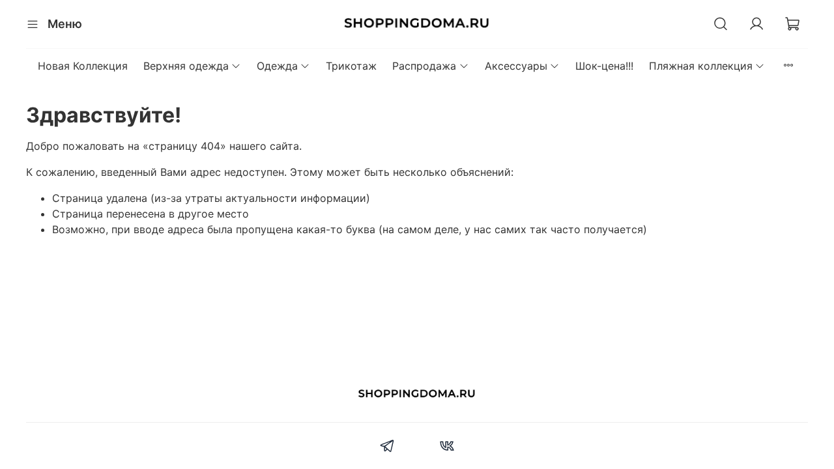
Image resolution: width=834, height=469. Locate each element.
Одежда (277, 65)
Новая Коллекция (83, 65)
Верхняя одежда (186, 65)
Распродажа (424, 65)
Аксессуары (516, 65)
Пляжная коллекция (701, 65)
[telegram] (387, 447)
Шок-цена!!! (604, 65)
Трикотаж (351, 65)
